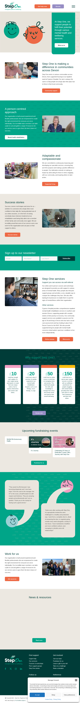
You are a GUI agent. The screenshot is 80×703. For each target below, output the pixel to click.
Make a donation (58, 668)
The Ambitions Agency (20, 700)
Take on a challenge (59, 666)
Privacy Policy (57, 699)
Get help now (42, 6)
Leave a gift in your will (60, 663)
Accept (37, 695)
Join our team (57, 658)
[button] (76, 680)
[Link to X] (10, 668)
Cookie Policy (48, 699)
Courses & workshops (36, 663)
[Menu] (72, 6)
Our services (33, 661)
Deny (53, 695)
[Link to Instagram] (15, 668)
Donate (58, 6)
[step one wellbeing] (13, 5)
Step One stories (34, 668)
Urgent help (32, 658)
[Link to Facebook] (5, 668)
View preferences (69, 695)
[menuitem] (42, 6)
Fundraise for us (58, 661)
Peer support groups (35, 666)
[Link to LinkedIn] (21, 668)
